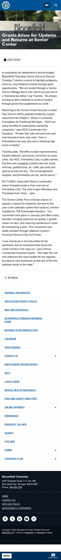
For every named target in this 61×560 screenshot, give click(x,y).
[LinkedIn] (19, 518)
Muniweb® (29, 533)
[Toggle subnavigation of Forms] (55, 450)
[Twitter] (12, 518)
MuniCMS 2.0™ (8, 533)
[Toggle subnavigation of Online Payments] (55, 407)
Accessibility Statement (16, 508)
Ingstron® (41, 533)
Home (5, 496)
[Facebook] (5, 518)
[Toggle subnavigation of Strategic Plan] (55, 459)
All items (12, 277)
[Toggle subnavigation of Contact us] (55, 356)
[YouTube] (26, 518)
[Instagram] (33, 518)
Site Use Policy (11, 504)
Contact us (8, 500)
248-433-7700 (15, 487)
